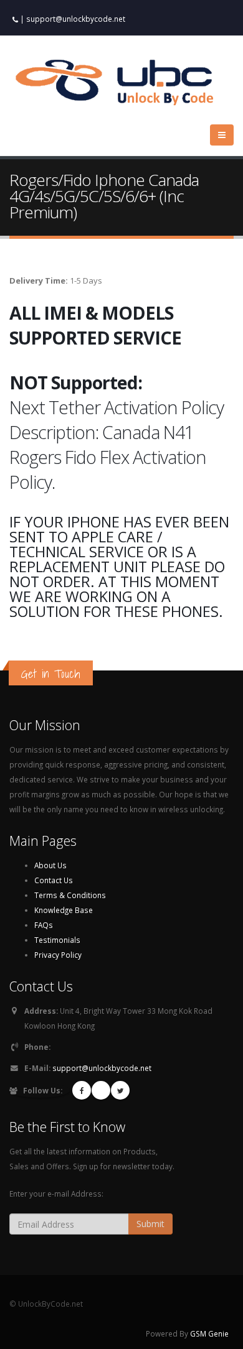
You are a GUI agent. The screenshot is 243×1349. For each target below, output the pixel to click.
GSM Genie (209, 1333)
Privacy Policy (58, 955)
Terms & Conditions (70, 895)
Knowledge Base (63, 910)
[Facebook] (81, 1090)
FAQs (43, 925)
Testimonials (57, 940)
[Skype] (101, 1090)
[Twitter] (120, 1090)
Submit (150, 1224)
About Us (50, 865)
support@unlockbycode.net (75, 19)
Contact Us (53, 880)
